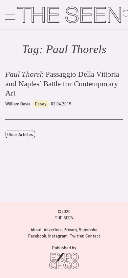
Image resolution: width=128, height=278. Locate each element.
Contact (92, 235)
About (36, 229)
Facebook (37, 235)
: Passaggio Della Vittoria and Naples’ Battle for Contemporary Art (62, 83)
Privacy (70, 229)
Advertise (53, 229)
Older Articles (20, 134)
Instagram (58, 235)
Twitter (76, 235)
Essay (40, 103)
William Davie (18, 103)
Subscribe (88, 229)
